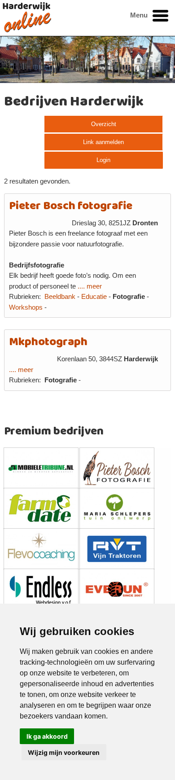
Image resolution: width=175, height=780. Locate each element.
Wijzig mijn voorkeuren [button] (64, 752)
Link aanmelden (103, 142)
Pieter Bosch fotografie (70, 206)
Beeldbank (59, 296)
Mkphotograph (48, 342)
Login (103, 160)
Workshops (26, 307)
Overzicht (103, 124)
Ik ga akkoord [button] (47, 736)
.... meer (90, 286)
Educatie (94, 296)
